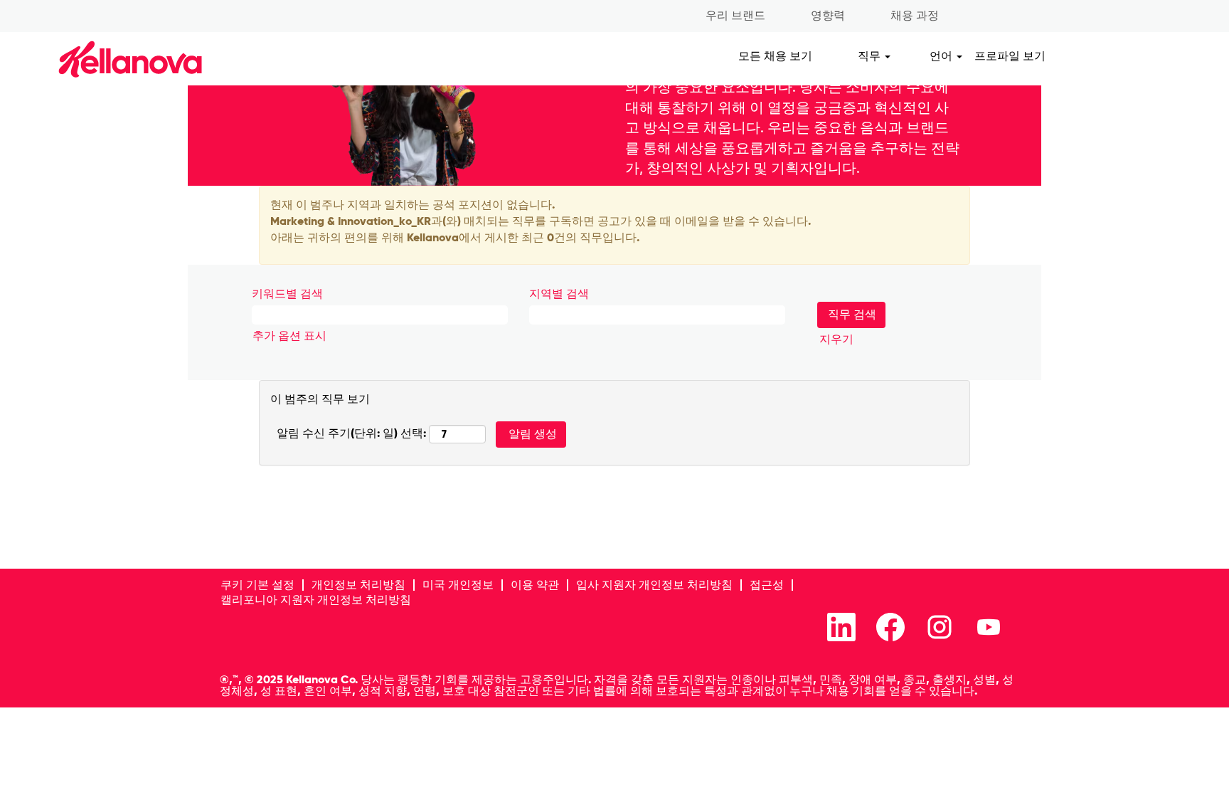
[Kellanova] (105, 58)
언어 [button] (942, 56)
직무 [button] (870, 56)
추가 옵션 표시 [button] (289, 335)
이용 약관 (535, 584)
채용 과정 (914, 15)
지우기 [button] (836, 339)
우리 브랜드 (735, 15)
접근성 (767, 584)
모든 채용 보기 (775, 56)
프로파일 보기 (1010, 56)
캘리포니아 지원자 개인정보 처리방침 (315, 599)
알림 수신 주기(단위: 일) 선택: (351, 433)
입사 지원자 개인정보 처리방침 (654, 584)
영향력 (828, 15)
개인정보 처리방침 (358, 584)
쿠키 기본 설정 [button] (257, 584)
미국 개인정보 (458, 584)
